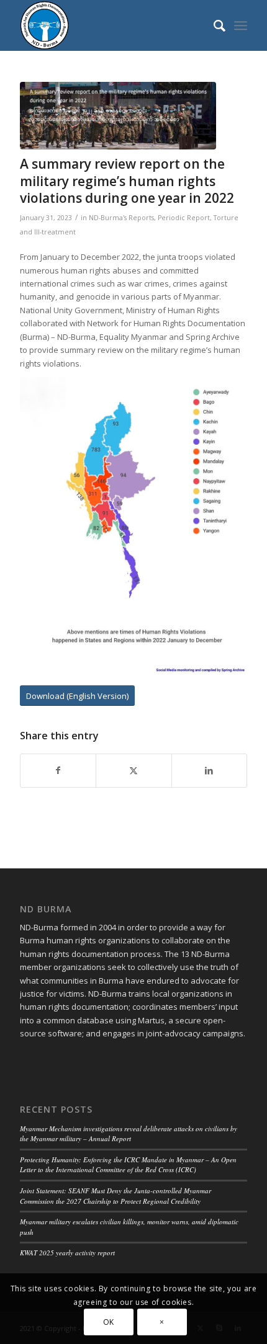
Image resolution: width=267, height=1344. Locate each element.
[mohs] (118, 115)
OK (108, 1322)
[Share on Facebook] (58, 770)
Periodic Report (184, 217)
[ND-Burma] (110, 25)
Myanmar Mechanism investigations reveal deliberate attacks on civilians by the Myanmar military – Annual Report (128, 1134)
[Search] (213, 25)
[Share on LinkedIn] (209, 770)
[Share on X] (133, 770)
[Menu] (240, 25)
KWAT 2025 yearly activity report (67, 1252)
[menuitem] (213, 25)
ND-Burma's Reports (121, 217)
